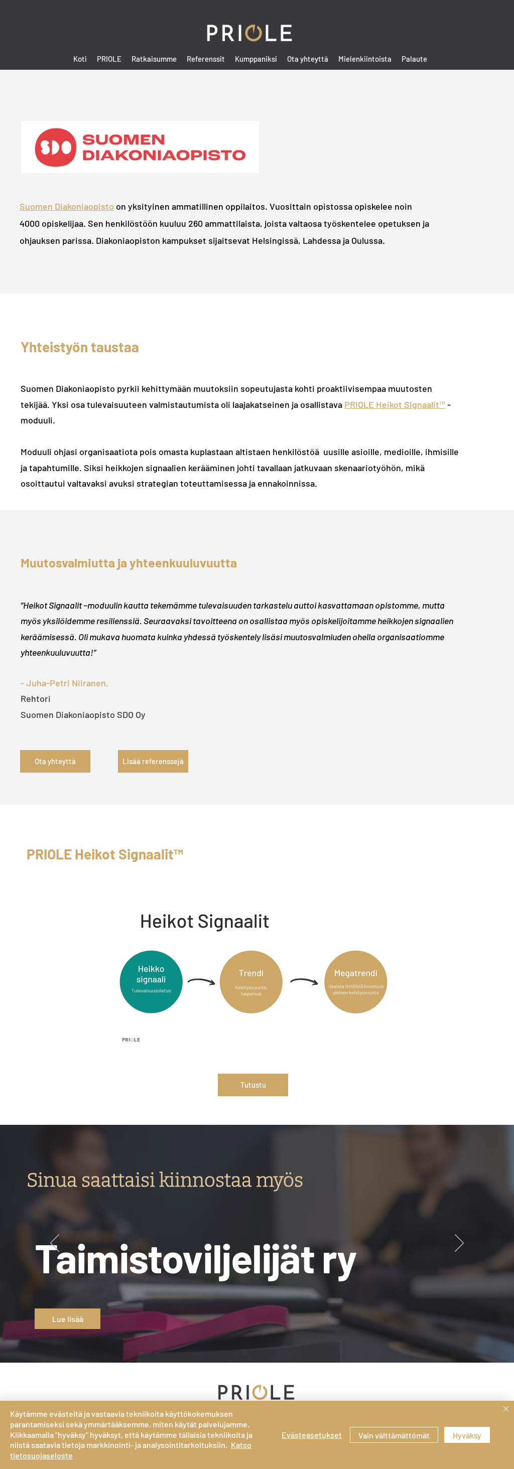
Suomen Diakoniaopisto (67, 206)
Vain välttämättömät (394, 1435)
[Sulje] (506, 1409)
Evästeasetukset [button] (312, 1434)
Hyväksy (467, 1435)
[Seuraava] (459, 1243)
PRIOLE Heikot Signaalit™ (394, 404)
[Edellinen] (54, 1243)
